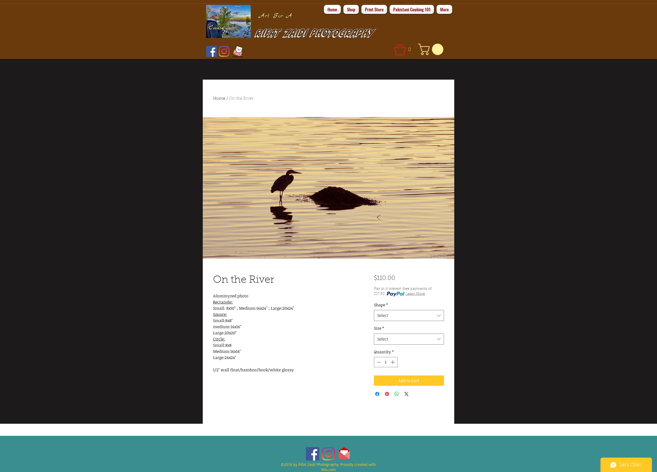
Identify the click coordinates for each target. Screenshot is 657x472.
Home (219, 99)
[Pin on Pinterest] (387, 394)
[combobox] (409, 315)
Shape (381, 305)
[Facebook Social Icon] (211, 51)
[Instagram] (224, 51)
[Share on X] (406, 394)
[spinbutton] (386, 362)
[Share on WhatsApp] (397, 394)
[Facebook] (312, 453)
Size (379, 328)
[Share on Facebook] (377, 394)
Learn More (415, 294)
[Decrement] (378, 362)
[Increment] (393, 362)
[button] (404, 49)
